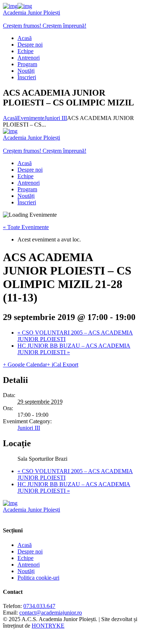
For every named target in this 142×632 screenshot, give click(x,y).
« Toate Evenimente (26, 227)
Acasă (10, 118)
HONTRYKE (48, 626)
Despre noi (30, 551)
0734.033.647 (39, 606)
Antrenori (28, 564)
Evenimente (30, 118)
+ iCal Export (62, 364)
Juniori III (55, 118)
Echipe (25, 558)
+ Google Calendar (25, 364)
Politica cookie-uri (38, 578)
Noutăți (26, 571)
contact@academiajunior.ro (50, 612)
